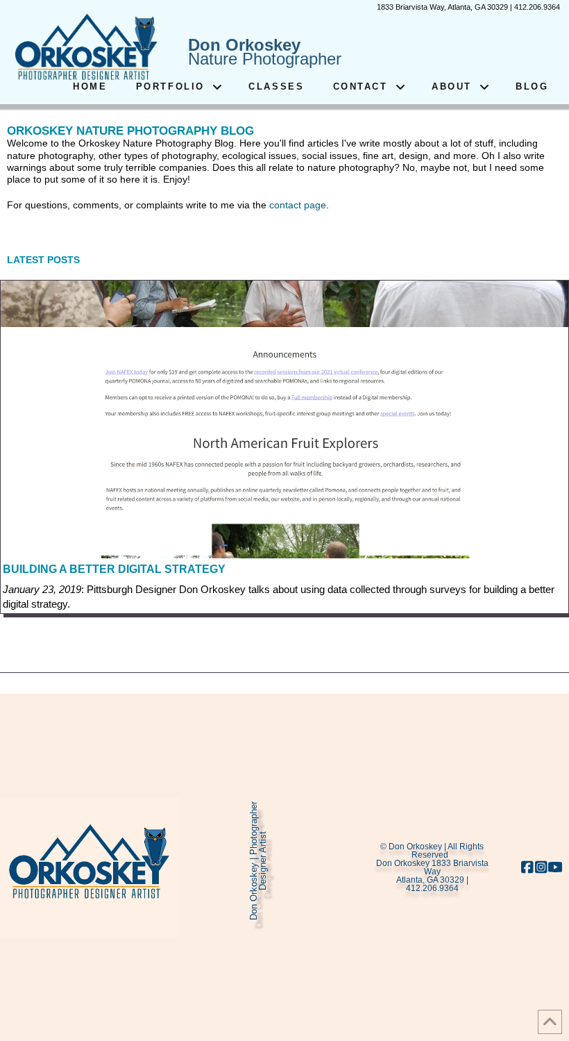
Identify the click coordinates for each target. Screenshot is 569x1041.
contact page (297, 204)
